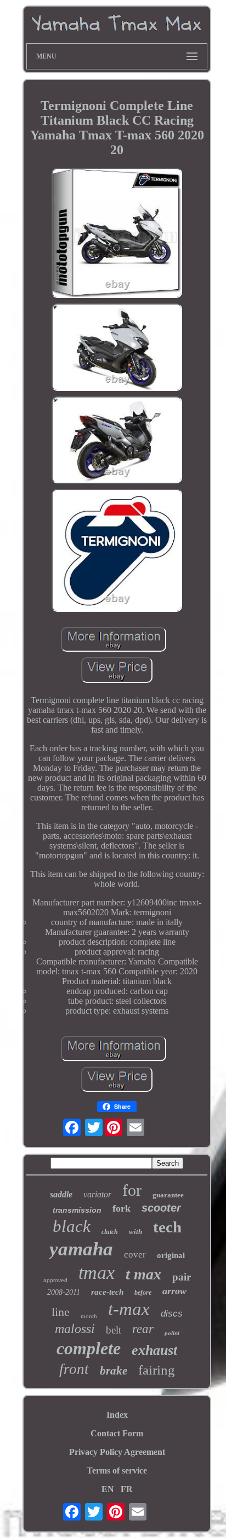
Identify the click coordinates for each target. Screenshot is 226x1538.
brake (113, 1370)
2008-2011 (63, 1292)
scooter (161, 1208)
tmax (96, 1272)
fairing (156, 1369)
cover (135, 1254)
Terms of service (117, 1470)
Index (117, 1414)
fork (121, 1208)
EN (107, 1489)
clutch (109, 1232)
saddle (61, 1194)
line (61, 1312)
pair (181, 1277)
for (132, 1190)
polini (172, 1333)
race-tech (107, 1292)
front (74, 1369)
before (142, 1292)
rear (143, 1329)
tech (167, 1227)
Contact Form (117, 1433)
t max (143, 1274)
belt (113, 1330)
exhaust (154, 1350)
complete (88, 1348)
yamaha (81, 1249)
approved (55, 1280)
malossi (75, 1328)
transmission (77, 1210)
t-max (129, 1309)
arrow (174, 1290)
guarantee (168, 1195)
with (135, 1231)
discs (172, 1313)
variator (97, 1194)
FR (127, 1489)
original (171, 1255)
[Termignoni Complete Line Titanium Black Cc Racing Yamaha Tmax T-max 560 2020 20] (117, 234)
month (89, 1316)
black (72, 1226)
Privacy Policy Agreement (117, 1452)
